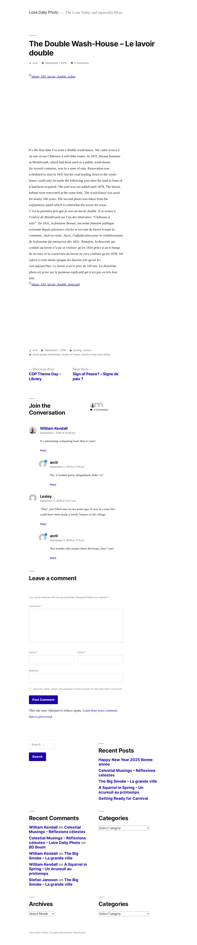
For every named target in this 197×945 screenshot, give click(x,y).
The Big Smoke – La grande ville (127, 781)
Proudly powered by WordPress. (67, 932)
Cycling (77, 350)
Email (82, 652)
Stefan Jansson (43, 879)
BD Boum (37, 847)
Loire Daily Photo (43, 12)
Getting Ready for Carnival (123, 798)
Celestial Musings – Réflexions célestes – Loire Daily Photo (57, 840)
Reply (43, 450)
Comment (35, 606)
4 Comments (81, 63)
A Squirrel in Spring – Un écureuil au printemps (120, 790)
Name (33, 652)
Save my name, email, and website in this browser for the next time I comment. (78, 689)
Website (33, 670)
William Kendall (43, 827)
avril (35, 63)
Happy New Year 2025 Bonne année (125, 762)
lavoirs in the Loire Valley (96, 354)
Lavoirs (87, 350)
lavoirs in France (71, 354)
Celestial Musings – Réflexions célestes (126, 772)
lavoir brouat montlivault (46, 354)
